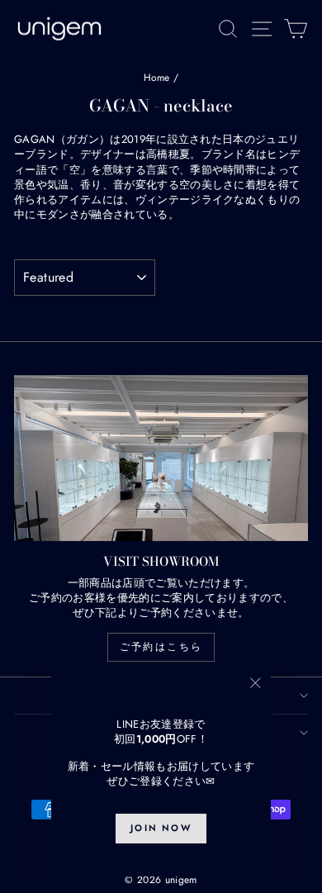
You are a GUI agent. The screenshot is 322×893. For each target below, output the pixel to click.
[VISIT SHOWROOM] (161, 457)
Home (157, 77)
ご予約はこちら (161, 646)
